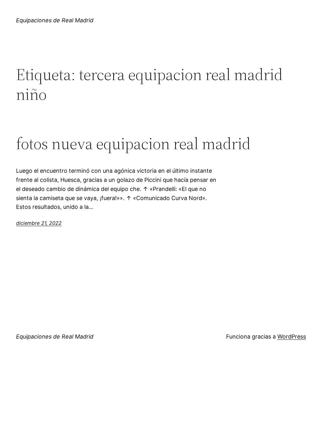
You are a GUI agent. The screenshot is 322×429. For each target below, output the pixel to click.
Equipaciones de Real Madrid (54, 20)
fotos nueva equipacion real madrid (133, 143)
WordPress (291, 336)
